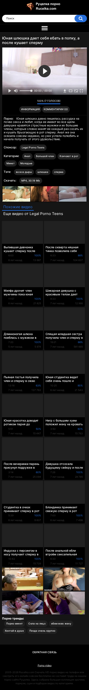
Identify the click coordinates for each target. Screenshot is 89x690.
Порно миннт (14, 623)
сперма (59, 171)
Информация (30, 109)
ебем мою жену (61, 623)
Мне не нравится (33, 102)
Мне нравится (27, 102)
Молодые (26, 163)
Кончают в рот (69, 156)
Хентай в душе (14, 630)
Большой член (45, 156)
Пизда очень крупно (42, 630)
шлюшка (42, 171)
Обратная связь (44, 652)
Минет (10, 163)
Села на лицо (37, 623)
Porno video (45, 665)
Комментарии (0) (56, 109)
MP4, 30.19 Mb (30, 180)
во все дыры (24, 171)
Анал (27, 156)
